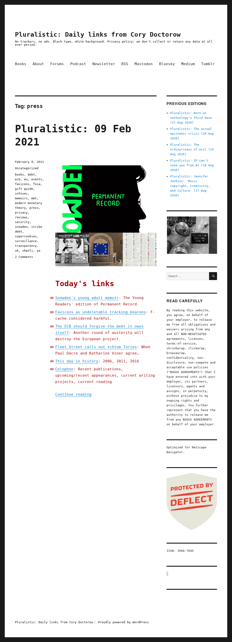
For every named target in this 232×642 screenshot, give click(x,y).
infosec (21, 193)
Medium (188, 64)
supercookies (26, 236)
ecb (17, 179)
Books (20, 64)
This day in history (76, 361)
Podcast (78, 64)
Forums (57, 64)
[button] (192, 235)
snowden (21, 226)
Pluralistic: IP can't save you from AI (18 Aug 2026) (192, 165)
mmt (34, 198)
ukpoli (27, 250)
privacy (21, 212)
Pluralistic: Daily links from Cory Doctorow (98, 34)
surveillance (26, 241)
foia (36, 184)
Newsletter (103, 64)
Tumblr (208, 64)
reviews (21, 217)
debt (31, 174)
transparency (26, 245)
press (34, 207)
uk (17, 250)
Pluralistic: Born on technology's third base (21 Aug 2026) (191, 117)
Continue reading (73, 394)
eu (26, 179)
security (22, 222)
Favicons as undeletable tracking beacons (100, 312)
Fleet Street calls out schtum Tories (96, 347)
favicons (22, 184)
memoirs (21, 198)
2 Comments (24, 257)
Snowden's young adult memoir (87, 298)
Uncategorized (27, 168)
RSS (124, 64)
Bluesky (167, 64)
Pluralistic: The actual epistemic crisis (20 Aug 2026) (192, 133)
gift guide (24, 188)
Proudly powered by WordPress (123, 622)
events (36, 179)
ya (38, 250)
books (19, 174)
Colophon (64, 369)
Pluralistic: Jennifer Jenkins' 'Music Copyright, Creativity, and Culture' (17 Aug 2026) (190, 186)
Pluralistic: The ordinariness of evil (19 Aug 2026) (192, 149)
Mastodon (144, 64)
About (38, 64)
